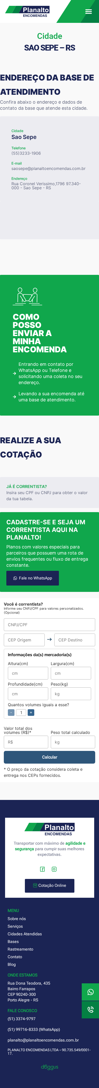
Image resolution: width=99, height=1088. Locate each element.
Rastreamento (20, 949)
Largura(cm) (62, 663)
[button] (88, 11)
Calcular (49, 757)
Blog (12, 964)
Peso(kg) (59, 684)
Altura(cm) (18, 663)
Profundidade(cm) (25, 684)
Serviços (15, 926)
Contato (15, 956)
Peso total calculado (70, 732)
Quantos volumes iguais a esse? (38, 709)
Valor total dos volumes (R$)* (18, 730)
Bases (13, 941)
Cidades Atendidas (25, 934)
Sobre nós (17, 918)
